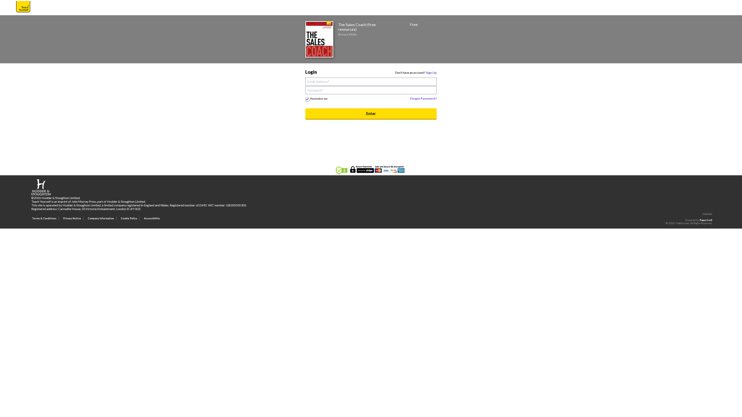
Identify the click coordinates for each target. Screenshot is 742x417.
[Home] (23, 7)
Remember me (319, 98)
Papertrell (706, 220)
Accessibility (152, 218)
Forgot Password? (423, 98)
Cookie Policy (129, 218)
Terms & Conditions (44, 218)
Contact (707, 213)
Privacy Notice (72, 218)
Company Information (101, 218)
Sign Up (431, 72)
